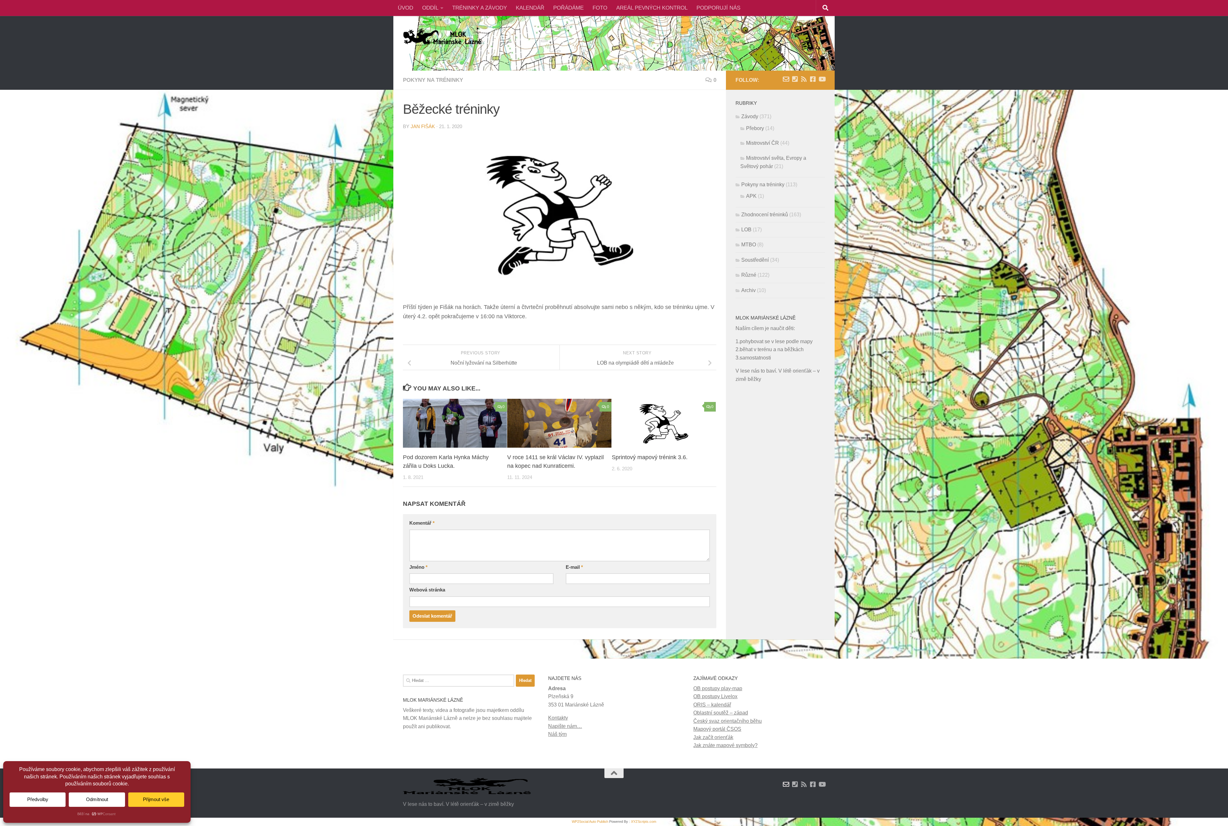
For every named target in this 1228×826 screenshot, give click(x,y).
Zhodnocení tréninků (764, 214)
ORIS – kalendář (712, 704)
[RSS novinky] (804, 79)
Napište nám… (565, 726)
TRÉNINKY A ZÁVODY (479, 8)
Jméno (418, 567)
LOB (746, 229)
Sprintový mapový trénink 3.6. (650, 457)
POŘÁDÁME (568, 8)
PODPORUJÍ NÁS (718, 8)
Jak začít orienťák (713, 737)
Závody (749, 116)
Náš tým (557, 734)
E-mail (574, 567)
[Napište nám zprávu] (786, 79)
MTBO (748, 244)
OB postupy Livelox (715, 696)
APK (751, 196)
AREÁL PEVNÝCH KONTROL (652, 8)
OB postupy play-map (717, 688)
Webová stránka (427, 589)
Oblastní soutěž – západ (720, 712)
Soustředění (755, 260)
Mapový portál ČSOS (717, 729)
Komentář (422, 523)
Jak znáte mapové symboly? (725, 745)
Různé (748, 275)
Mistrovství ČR (762, 143)
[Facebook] (813, 79)
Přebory (755, 128)
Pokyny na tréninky (433, 80)
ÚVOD (405, 8)
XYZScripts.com (643, 821)
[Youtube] (822, 79)
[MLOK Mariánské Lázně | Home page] (442, 37)
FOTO (600, 8)
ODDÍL (430, 8)
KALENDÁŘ (530, 8)
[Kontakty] (795, 79)
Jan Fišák (423, 126)
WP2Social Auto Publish (590, 821)
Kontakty (558, 718)
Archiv (748, 290)
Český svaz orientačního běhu (727, 721)
